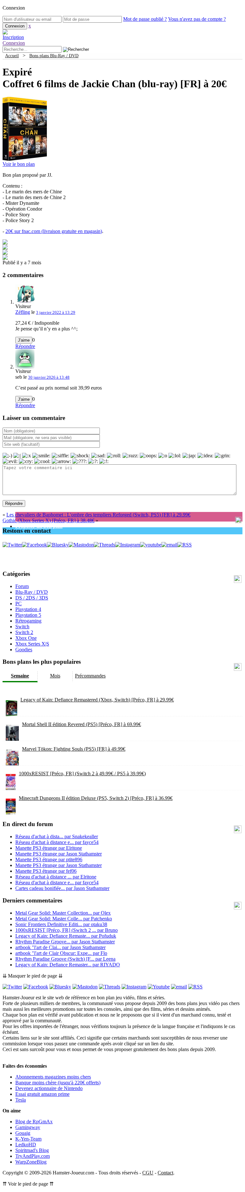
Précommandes (90, 675)
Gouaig (22, 1133)
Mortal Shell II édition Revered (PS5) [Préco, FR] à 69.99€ (81, 724)
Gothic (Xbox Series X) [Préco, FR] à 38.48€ (48, 520)
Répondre (25, 346)
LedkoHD (25, 1144)
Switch (22, 626)
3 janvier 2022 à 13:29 (55, 312)
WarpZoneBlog (31, 1162)
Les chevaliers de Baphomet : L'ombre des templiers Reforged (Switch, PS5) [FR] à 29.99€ (98, 514)
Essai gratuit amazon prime (42, 1094)
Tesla (20, 1100)
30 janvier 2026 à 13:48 (49, 377)
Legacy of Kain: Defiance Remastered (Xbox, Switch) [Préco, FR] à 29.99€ (97, 699)
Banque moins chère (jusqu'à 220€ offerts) (57, 1082)
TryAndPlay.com (32, 1156)
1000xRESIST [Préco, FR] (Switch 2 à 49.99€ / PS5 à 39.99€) (82, 773)
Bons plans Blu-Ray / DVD (53, 55)
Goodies (23, 649)
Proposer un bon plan (39, 526)
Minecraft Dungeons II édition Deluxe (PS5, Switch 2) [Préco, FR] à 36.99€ (96, 798)
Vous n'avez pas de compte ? (197, 19)
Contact (165, 1172)
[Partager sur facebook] (5, 242)
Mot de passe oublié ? (145, 19)
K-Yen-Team (28, 1139)
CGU (147, 1172)
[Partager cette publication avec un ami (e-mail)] (5, 258)
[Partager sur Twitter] (5, 248)
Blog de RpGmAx (34, 1121)
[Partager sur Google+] (5, 253)
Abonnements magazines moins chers (53, 1077)
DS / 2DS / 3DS (31, 597)
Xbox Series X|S (32, 643)
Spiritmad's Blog (32, 1150)
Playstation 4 (28, 609)
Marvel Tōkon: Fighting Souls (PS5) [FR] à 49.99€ (73, 749)
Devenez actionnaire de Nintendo (49, 1088)
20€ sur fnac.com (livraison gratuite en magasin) (53, 231)
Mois (55, 675)
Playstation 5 (28, 615)
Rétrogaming (28, 620)
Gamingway (27, 1127)
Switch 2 (24, 632)
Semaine (20, 675)
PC (18, 603)
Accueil (12, 55)
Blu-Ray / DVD (31, 592)
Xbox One (26, 638)
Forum (22, 586)
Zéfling (22, 312)
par (56, 836)
